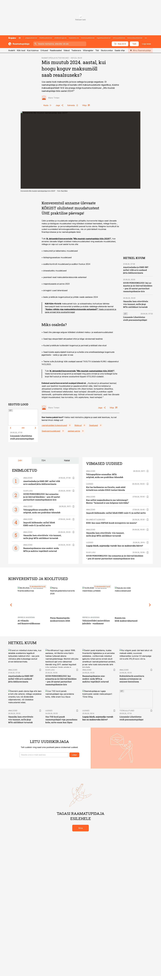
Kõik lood (21, 50)
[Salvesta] (73, 478)
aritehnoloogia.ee (60, 38)
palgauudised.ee (31, 38)
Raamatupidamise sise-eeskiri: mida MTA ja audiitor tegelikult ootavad (95, 679)
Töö (97, 50)
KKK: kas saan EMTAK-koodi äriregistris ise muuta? (111, 523)
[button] (44, 754)
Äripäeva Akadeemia (26, 617)
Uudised (89, 484)
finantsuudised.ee (45, 38)
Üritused (44, 50)
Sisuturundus (107, 50)
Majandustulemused (95, 520)
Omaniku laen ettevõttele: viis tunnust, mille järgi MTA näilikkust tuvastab (135, 304)
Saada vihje (120, 50)
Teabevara (76, 50)
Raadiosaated (56, 50)
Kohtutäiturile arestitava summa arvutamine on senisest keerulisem (132, 679)
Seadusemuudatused (51, 431)
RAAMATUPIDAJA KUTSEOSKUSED (55, 58)
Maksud (78, 425)
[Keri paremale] (35, 428)
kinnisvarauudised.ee (134, 38)
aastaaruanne (74, 431)
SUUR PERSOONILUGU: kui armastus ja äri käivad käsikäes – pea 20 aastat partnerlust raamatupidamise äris (41, 497)
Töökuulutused (127, 711)
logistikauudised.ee (104, 38)
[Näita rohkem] (145, 38)
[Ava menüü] (19, 38)
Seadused (93, 425)
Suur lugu (28, 491)
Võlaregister (88, 50)
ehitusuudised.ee (119, 38)
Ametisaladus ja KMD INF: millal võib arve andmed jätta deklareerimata (136, 270)
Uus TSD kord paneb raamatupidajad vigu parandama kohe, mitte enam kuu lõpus (61, 719)
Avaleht (11, 50)
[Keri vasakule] (10, 428)
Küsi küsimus (33, 50)
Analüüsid (27, 478)
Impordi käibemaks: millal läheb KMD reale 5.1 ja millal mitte (116, 513)
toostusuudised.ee (87, 38)
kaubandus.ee (74, 38)
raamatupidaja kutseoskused (54, 425)
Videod (67, 50)
